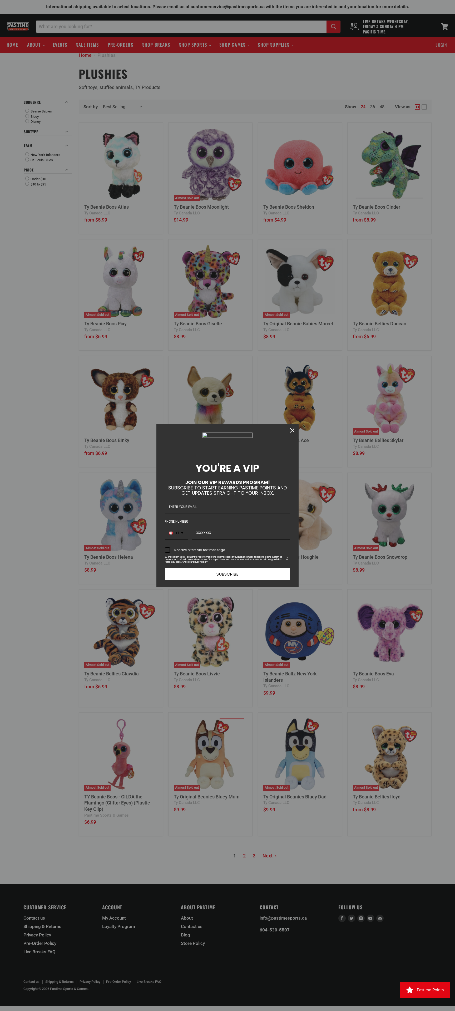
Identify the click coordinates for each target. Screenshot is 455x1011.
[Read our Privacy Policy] (287, 558)
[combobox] (176, 533)
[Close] (292, 430)
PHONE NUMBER (176, 521)
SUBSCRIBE (227, 574)
